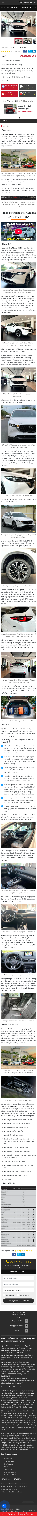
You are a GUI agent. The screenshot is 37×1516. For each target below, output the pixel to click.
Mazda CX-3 (7, 1467)
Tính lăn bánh (24, 1295)
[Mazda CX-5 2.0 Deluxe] (18, 24)
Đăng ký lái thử (17, 1321)
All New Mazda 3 (9, 1461)
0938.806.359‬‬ (20, 1262)
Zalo (4, 1506)
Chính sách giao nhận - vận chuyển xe (14, 1486)
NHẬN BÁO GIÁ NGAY (19, 1301)
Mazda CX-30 (8, 1469)
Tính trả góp (9, 1295)
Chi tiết (5, 121)
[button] (15, 118)
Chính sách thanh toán (9, 1489)
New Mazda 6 (8, 1464)
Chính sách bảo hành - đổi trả (11, 1492)
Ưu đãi (17, 1330)
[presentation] (3, 24)
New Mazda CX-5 (9, 1472)
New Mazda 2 (8, 1459)
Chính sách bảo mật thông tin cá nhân (14, 1484)
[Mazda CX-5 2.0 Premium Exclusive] (10, 109)
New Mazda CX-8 (9, 1475)
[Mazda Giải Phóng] (27, 2)
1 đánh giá (15, 51)
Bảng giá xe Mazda (16, 1326)
